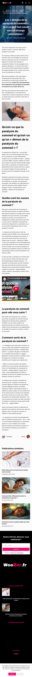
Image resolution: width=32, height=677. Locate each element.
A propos (16, 658)
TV (15, 642)
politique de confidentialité (16, 552)
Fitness (15, 630)
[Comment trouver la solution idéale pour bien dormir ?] (16, 511)
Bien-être (9, 38)
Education (15, 628)
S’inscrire (16, 549)
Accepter (12, 674)
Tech (14, 640)
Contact (16, 660)
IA (15, 632)
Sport (14, 638)
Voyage (14, 644)
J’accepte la (14, 552)
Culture (15, 626)
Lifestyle (14, 634)
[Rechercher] (26, 2)
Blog (16, 656)
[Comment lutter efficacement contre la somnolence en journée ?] (16, 485)
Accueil (16, 653)
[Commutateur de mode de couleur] (22, 3)
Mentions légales (16, 662)
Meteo (14, 636)
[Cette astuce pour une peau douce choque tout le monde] (16, 459)
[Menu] (29, 3)
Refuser (20, 674)
